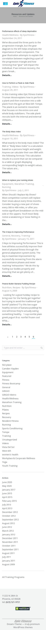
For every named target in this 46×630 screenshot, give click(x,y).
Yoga (4, 462)
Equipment (7, 183)
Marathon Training (24, 183)
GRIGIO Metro (9, 394)
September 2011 (10, 549)
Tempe (5, 432)
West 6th (6, 450)
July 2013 (6, 504)
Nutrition (7, 287)
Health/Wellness (10, 35)
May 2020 (7, 485)
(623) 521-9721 (13, 602)
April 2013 (7, 508)
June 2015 (7, 493)
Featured (6, 376)
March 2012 (8, 530)
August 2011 (8, 553)
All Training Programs (13, 577)
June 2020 (7, 482)
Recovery (15, 235)
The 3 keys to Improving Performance (18, 232)
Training (6, 86)
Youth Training (9, 465)
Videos (15, 86)
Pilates (5, 409)
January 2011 (8, 560)
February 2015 (9, 500)
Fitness (5, 379)
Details (6, 75)
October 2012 (9, 515)
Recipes (16, 287)
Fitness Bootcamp (11, 383)
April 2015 (7, 497)
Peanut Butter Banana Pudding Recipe (18, 284)
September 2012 (10, 519)
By (27, 35)
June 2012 (7, 527)
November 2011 (10, 542)
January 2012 (8, 534)
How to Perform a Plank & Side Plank (18, 83)
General (6, 235)
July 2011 (6, 556)
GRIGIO (6, 391)
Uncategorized (9, 439)
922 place (6, 364)
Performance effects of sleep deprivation (19, 31)
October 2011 (9, 545)
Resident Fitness (10, 420)
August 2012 (8, 523)
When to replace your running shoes (17, 180)
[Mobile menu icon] (5, 3)
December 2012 (10, 512)
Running (6, 187)
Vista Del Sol (8, 447)
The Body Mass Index (11, 132)
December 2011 (10, 538)
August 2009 (8, 564)
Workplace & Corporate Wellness (18, 458)
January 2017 (8, 489)
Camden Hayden (10, 368)
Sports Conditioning (12, 428)
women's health (10, 454)
